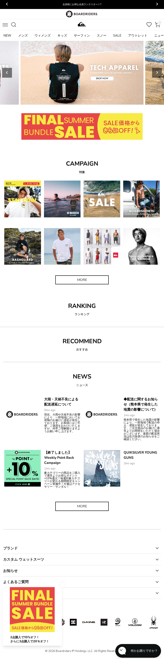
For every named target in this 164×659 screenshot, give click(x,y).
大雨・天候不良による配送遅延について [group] (82, 4)
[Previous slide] (7, 73)
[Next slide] (157, 73)
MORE (82, 280)
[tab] (53, 99)
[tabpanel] (82, 73)
